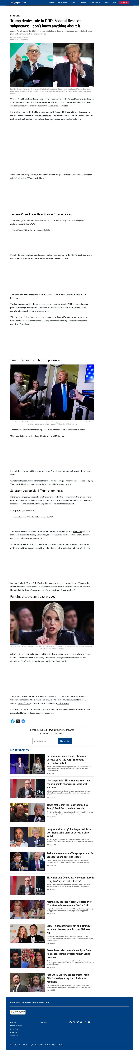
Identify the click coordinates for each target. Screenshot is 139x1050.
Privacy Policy (14, 1029)
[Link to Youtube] (81, 1022)
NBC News (35, 112)
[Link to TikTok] (85, 1023)
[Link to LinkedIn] (88, 1022)
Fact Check (82, 3)
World (73, 3)
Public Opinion (95, 3)
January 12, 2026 (43, 230)
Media (115, 3)
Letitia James (63, 703)
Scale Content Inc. (33, 1002)
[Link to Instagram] (74, 1022)
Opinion (106, 3)
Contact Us (43, 1022)
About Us (13, 1022)
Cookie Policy (14, 1032)
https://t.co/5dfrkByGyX (73, 220)
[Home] (18, 2)
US (44, 3)
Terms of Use (14, 1036)
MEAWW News (14, 1002)
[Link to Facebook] (71, 1022)
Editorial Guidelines (16, 1025)
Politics (51, 3)
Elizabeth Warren (24, 583)
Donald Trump (43, 99)
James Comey (24, 703)
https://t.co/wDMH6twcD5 (25, 510)
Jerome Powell (44, 115)
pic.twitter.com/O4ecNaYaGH (23, 224)
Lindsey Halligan (61, 709)
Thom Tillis (77, 531)
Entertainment (62, 3)
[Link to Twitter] (78, 1022)
